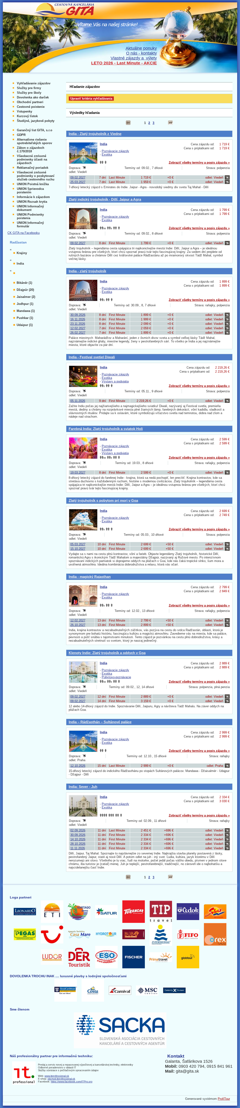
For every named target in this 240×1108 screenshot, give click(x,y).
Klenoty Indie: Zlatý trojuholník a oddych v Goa (107, 653)
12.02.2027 (77, 328)
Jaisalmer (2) (26, 297)
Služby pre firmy (29, 88)
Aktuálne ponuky (141, 48)
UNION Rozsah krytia (32, 201)
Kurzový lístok (27, 116)
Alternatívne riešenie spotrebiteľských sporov (34, 141)
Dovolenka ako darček (33, 97)
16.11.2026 (77, 319)
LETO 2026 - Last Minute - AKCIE (124, 63)
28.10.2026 (77, 844)
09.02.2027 (77, 177)
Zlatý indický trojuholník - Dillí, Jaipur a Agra (105, 199)
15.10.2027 (77, 548)
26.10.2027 (77, 625)
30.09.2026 (77, 315)
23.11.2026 (77, 324)
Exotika (107, 154)
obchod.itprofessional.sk (61, 1078)
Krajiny (22, 253)
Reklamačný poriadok (32, 167)
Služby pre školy (29, 92)
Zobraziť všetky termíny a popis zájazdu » (199, 162)
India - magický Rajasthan (90, 577)
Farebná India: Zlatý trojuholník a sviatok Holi (106, 429)
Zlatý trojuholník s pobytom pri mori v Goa (103, 500)
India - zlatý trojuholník (87, 271)
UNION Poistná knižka (33, 184)
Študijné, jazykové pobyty (35, 121)
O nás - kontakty (141, 53)
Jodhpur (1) (25, 304)
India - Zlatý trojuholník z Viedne (95, 134)
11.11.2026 (77, 848)
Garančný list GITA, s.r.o (34, 130)
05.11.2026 (77, 401)
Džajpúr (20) (25, 290)
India (103, 144)
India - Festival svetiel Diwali (92, 357)
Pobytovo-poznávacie (116, 677)
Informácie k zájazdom (33, 197)
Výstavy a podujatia (115, 381)
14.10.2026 (77, 839)
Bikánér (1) (24, 282)
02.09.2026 (77, 830)
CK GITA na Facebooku (24, 233)
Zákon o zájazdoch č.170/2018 (30, 149)
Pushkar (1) (25, 318)
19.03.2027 (77, 472)
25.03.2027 (77, 182)
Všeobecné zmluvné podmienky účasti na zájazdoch (32, 159)
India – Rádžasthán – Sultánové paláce (100, 722)
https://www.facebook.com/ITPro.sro (71, 1081)
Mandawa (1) (26, 311)
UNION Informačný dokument (30, 208)
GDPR (21, 135)
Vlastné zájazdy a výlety (134, 58)
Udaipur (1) (25, 325)
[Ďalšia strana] (170, 122)
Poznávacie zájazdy (115, 151)
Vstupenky (24, 111)
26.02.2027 (77, 332)
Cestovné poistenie (31, 107)
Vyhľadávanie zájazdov (33, 83)
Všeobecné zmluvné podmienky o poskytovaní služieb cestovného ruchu (35, 176)
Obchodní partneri (30, 102)
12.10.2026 (77, 765)
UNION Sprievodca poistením (30, 190)
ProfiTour (224, 1099)
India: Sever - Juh (83, 787)
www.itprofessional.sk (57, 1075)
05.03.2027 (77, 544)
